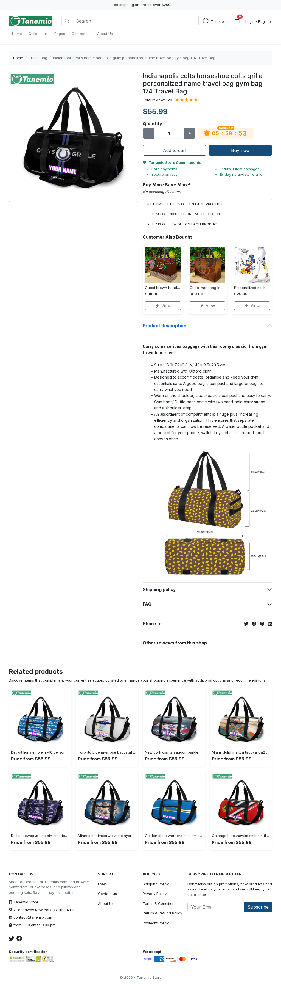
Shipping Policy (156, 884)
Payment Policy (156, 923)
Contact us (107, 893)
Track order (221, 21)
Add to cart (174, 150)
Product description (164, 325)
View (165, 305)
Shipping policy (159, 589)
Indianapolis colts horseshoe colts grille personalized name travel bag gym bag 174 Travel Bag (134, 58)
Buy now (240, 150)
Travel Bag (38, 58)
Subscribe (258, 907)
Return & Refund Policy (162, 913)
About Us (106, 903)
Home (18, 58)
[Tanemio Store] (31, 21)
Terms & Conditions (159, 903)
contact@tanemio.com (32, 917)
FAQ (147, 604)
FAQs (102, 884)
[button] (237, 21)
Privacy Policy (155, 893)
